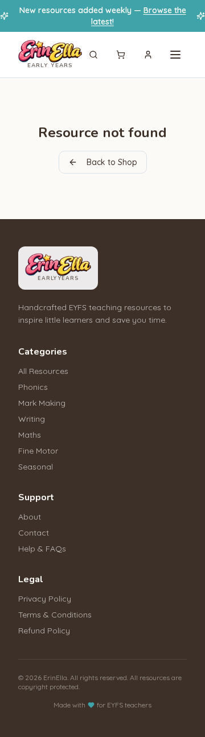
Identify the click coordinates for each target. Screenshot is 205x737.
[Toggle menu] (175, 54)
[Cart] (120, 54)
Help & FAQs (42, 549)
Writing (31, 419)
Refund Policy (44, 630)
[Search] (93, 54)
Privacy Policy (44, 599)
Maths (29, 435)
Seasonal (35, 467)
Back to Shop (112, 162)
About (29, 517)
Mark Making (41, 403)
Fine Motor (38, 451)
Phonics (33, 387)
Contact (33, 533)
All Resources (43, 371)
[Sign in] (148, 54)
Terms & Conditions (55, 615)
